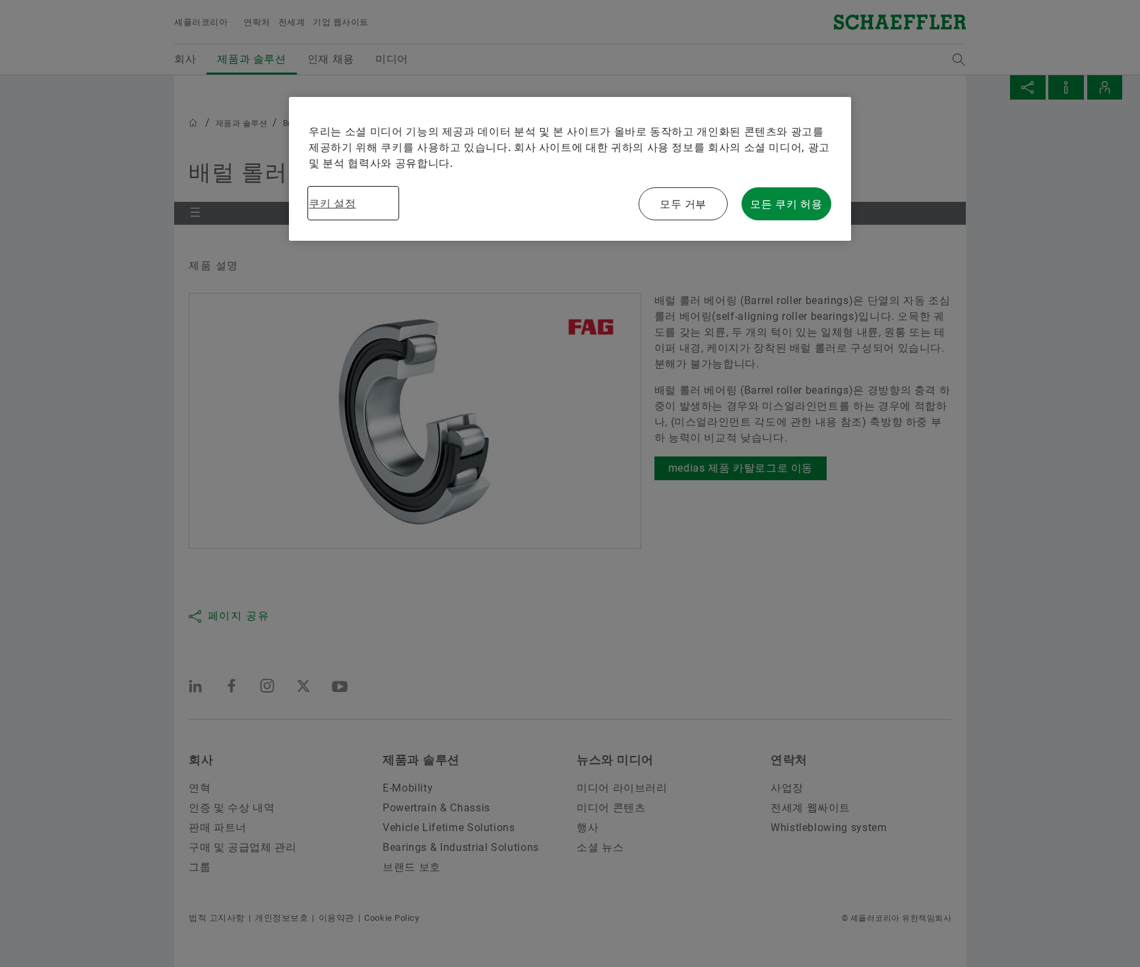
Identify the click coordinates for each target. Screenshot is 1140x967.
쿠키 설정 (332, 203)
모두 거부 (683, 204)
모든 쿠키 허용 (786, 204)
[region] (570, 169)
